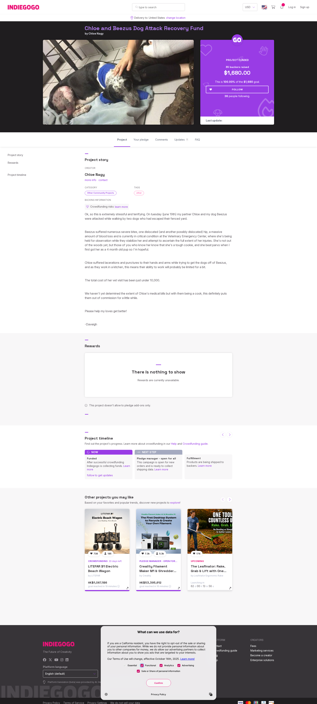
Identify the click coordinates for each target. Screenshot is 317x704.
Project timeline (17, 174)
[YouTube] (56, 660)
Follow (237, 89)
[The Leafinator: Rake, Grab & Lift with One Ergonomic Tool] (209, 531)
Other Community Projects (100, 193)
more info (90, 180)
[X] (50, 660)
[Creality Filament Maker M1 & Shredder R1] (158, 531)
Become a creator (261, 655)
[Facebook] (44, 660)
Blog (215, 655)
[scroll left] (223, 435)
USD (247, 7)
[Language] (264, 7)
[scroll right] (229, 435)
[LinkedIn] (66, 660)
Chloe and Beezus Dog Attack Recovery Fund (144, 28)
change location (175, 17)
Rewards (13, 162)
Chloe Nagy (95, 33)
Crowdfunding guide (195, 443)
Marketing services (262, 650)
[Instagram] (61, 660)
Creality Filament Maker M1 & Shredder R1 (156, 571)
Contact (217, 645)
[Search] (136, 7)
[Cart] (273, 7)
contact (103, 180)
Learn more (161, 469)
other (139, 193)
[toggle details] (129, 590)
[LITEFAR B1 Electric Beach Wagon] (107, 531)
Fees (253, 645)
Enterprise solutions (262, 660)
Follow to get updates (100, 475)
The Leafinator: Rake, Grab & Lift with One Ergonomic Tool (208, 571)
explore (175, 502)
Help (174, 443)
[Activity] (281, 7)
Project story (15, 155)
